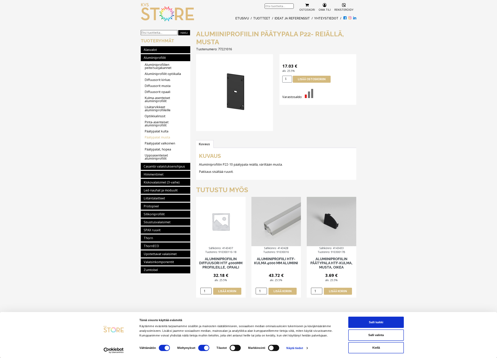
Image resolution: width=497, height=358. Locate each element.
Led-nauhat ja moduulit (161, 190)
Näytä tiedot (294, 348)
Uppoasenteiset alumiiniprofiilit (156, 157)
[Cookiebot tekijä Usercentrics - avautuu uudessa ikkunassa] (114, 350)
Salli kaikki (376, 322)
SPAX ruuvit (152, 230)
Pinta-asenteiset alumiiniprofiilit (157, 123)
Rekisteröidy (343, 9)
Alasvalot (150, 50)
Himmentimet (153, 174)
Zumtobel (151, 270)
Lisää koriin (227, 291)
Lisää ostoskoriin (312, 79)
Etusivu (242, 18)
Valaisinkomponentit (159, 262)
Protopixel (151, 206)
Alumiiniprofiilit (155, 58)
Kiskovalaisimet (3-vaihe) (162, 182)
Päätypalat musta (157, 137)
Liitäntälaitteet (154, 198)
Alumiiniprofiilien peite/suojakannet (158, 66)
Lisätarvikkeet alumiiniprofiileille (157, 108)
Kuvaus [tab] (204, 144)
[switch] (203, 348)
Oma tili (325, 9)
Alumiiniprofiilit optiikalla (163, 74)
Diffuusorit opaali (157, 92)
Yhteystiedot (326, 18)
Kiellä (376, 347)
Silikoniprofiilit (154, 214)
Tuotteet (261, 18)
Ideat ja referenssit (292, 18)
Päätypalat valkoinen (160, 143)
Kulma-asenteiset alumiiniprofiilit (157, 99)
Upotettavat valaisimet (160, 254)
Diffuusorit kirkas (157, 80)
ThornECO (151, 246)
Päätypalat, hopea (158, 149)
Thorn (148, 238)
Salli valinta (376, 335)
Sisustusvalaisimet (157, 222)
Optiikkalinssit (155, 116)
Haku (184, 33)
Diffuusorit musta (157, 86)
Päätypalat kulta (156, 131)
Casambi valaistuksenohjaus (164, 166)
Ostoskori (307, 9)
